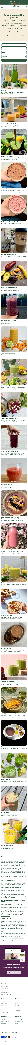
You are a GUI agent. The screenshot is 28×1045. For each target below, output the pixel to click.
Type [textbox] (3, 52)
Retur (2, 1005)
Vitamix (17, 1001)
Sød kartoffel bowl (6, 615)
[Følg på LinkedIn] (16, 1032)
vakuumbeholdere (5, 916)
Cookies (3, 1010)
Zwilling (17, 1008)
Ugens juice (4, 1019)
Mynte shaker (5, 779)
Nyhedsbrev (4, 1028)
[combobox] (14, 45)
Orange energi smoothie (8, 353)
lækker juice (16, 940)
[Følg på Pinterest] (9, 1032)
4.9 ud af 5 (10, 3)
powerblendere (16, 936)
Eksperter (3, 1025)
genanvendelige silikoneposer (17, 910)
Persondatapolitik (5, 1008)
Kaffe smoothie (6, 648)
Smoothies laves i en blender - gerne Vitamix (11, 869)
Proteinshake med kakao (8, 189)
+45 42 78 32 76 (4, 988)
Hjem (8, 12)
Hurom (16, 1003)
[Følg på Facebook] (2, 1032)
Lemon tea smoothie (7, 583)
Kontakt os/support (19, 1019)
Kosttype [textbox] (4, 48)
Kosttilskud (17, 1005)
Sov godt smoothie (7, 845)
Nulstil (14, 60)
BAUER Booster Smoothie (8, 254)
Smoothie (19, 12)
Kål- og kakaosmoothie (8, 320)
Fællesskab (17, 1025)
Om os (16, 1023)
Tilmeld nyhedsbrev (14, 972)
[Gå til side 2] (16, 852)
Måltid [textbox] (3, 45)
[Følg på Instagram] (6, 1032)
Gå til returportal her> (6, 994)
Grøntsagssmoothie (18, 36)
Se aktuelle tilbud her (14, 1)
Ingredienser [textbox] (5, 56)
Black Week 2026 (19, 1021)
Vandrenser (18, 1010)
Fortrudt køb (4, 1003)
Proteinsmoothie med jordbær (10, 222)
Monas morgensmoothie (9, 287)
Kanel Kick (4, 90)
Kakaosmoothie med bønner (10, 517)
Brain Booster (5, 747)
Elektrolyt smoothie (7, 156)
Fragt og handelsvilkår (6, 1001)
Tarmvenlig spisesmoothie (9, 419)
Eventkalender (18, 1028)
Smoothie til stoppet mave (9, 451)
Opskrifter (12, 12)
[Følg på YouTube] (13, 1032)
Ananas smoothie (6, 484)
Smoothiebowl (8, 36)
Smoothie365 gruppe (6, 924)
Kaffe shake (5, 812)
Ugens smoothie (5, 1021)
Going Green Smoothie (8, 681)
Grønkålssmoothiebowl (8, 714)
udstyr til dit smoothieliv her (18, 937)
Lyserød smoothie (6, 550)
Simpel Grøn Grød (6, 386)
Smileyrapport (4, 1012)
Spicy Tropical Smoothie (8, 123)
